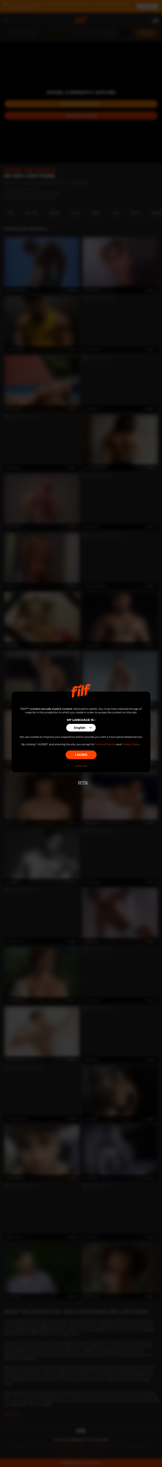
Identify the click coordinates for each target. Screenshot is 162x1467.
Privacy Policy (131, 744)
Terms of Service (105, 744)
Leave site (81, 765)
